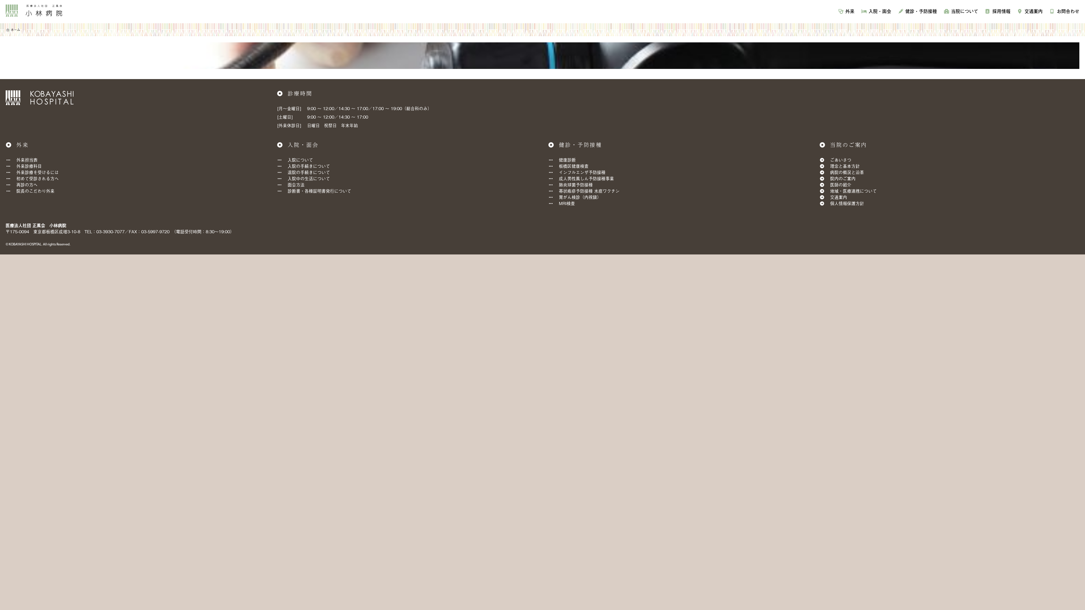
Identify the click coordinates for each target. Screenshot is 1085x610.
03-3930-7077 (110, 231)
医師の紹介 (840, 185)
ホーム (15, 29)
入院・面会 (880, 11)
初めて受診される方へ (37, 178)
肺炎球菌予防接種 (576, 185)
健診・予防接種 (921, 11)
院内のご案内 (843, 178)
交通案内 (1034, 11)
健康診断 (567, 160)
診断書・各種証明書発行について (319, 191)
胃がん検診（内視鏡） (580, 197)
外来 (849, 11)
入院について (300, 160)
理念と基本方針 (845, 166)
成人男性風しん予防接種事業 (586, 178)
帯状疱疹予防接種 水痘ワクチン (589, 191)
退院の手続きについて (309, 172)
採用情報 (1001, 11)
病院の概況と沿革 (847, 172)
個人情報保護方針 (847, 203)
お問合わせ (1068, 11)
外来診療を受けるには (37, 172)
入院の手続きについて (309, 166)
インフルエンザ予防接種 (582, 172)
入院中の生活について (309, 178)
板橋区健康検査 (574, 166)
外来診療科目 (29, 166)
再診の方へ (27, 185)
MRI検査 (567, 203)
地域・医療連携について (853, 191)
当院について (964, 11)
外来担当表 (27, 160)
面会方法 (296, 185)
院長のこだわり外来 (35, 191)
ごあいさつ (840, 160)
